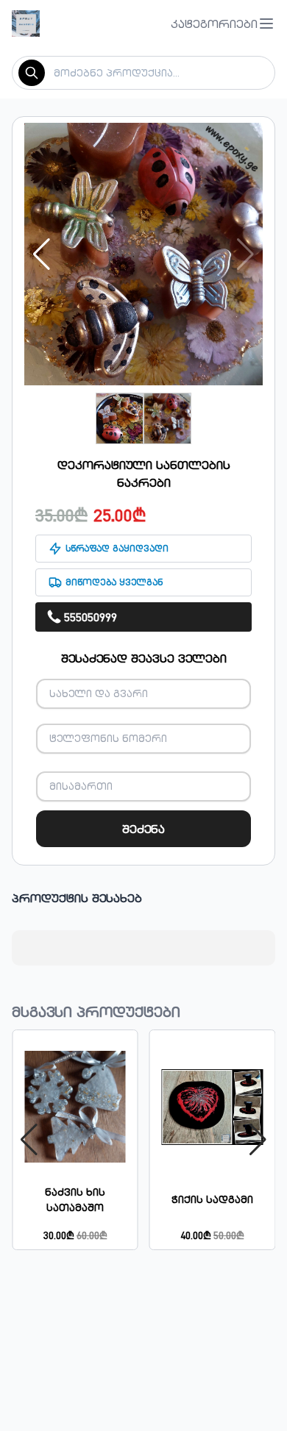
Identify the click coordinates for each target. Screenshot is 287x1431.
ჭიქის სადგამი (212, 1199)
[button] (223, 23)
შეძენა (143, 828)
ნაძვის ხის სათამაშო (75, 1199)
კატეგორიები (214, 23)
